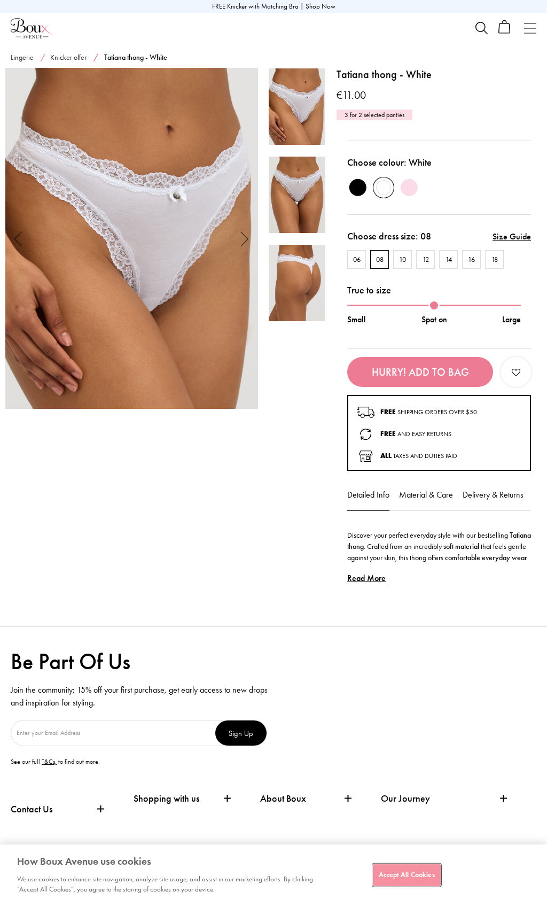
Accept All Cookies (406, 874)
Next (245, 238)
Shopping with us (166, 798)
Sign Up (241, 733)
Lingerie (22, 57)
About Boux (283, 798)
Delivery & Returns (493, 495)
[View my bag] (504, 31)
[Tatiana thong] (131, 238)
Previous (18, 238)
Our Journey (405, 798)
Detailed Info (368, 495)
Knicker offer (68, 57)
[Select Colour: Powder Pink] (409, 187)
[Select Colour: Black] (358, 187)
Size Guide (512, 236)
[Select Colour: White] (383, 187)
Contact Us (31, 809)
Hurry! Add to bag (420, 372)
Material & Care (426, 495)
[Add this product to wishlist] (516, 372)
